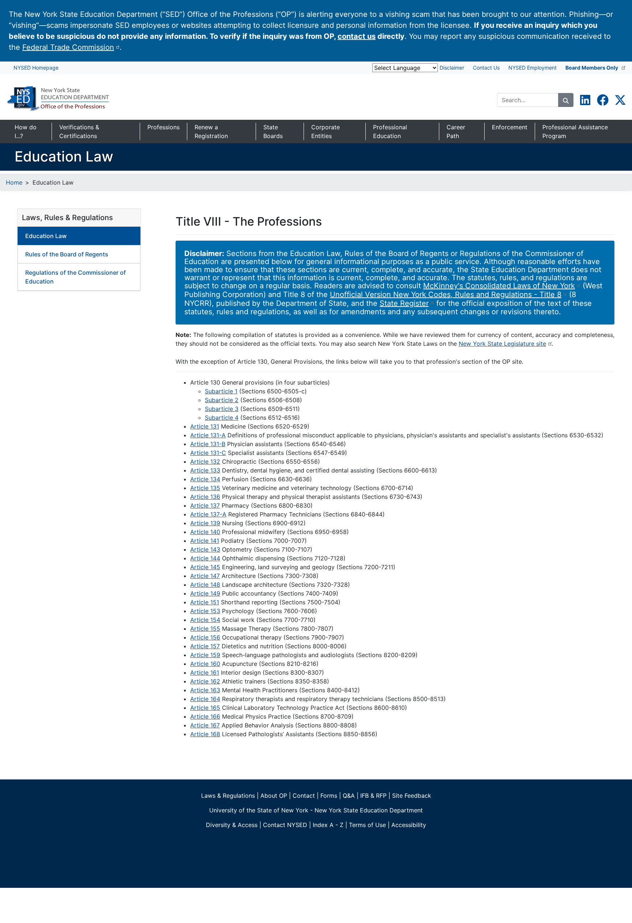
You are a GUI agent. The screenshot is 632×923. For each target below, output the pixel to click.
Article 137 (205, 505)
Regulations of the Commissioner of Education (75, 277)
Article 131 (204, 426)
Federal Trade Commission (68, 47)
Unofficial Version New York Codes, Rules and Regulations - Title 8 (445, 294)
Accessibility (408, 825)
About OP (273, 795)
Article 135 (205, 488)
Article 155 (205, 628)
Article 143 (205, 549)
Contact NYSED (285, 825)
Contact (304, 795)
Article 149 (205, 593)
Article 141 (204, 540)
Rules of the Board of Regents (66, 254)
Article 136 (205, 496)
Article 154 (205, 619)
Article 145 (205, 567)
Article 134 (205, 479)
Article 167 (205, 725)
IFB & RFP (373, 795)
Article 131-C (208, 452)
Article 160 (205, 663)
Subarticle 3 (221, 408)
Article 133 (205, 470)
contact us (357, 36)
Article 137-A (208, 514)
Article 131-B (207, 444)
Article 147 (205, 575)
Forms (328, 795)
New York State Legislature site (502, 343)
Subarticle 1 (221, 391)
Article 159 (205, 655)
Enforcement (509, 127)
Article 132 (205, 461)
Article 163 (205, 690)
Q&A (349, 795)
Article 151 (204, 602)
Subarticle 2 (221, 400)
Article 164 (205, 699)
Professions (163, 127)
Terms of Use (367, 825)
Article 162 (205, 681)
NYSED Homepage (36, 67)
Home (14, 182)
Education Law (46, 236)
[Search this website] (565, 100)
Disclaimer (452, 67)
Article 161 (204, 672)
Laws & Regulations (228, 795)
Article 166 (205, 716)
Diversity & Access (231, 825)
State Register (404, 303)
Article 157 (205, 646)
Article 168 (205, 734)
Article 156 (205, 637)
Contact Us (486, 67)
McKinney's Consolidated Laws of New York (499, 285)
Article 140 (205, 531)
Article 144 (205, 558)
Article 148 (205, 584)
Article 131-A (208, 435)
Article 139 (205, 523)
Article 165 (205, 707)
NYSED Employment (532, 67)
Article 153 (205, 611)
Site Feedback (411, 795)
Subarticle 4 (221, 417)
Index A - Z (328, 825)
